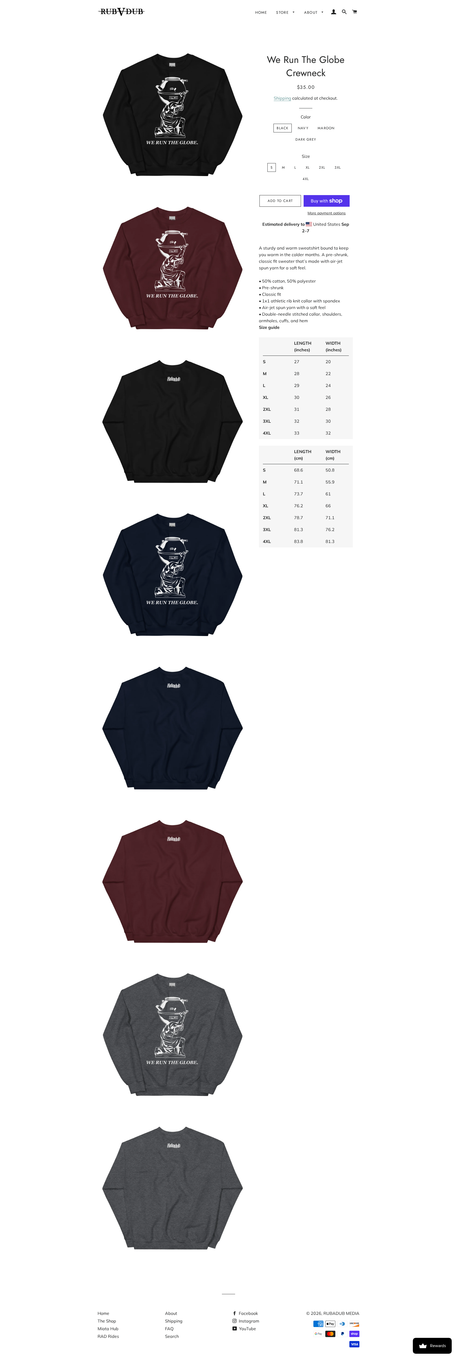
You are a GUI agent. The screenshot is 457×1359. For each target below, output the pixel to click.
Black (283, 128)
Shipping (282, 98)
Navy (303, 128)
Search (172, 1336)
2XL (322, 167)
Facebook (248, 1313)
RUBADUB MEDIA (341, 1313)
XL (308, 167)
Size (306, 156)
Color (306, 116)
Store (283, 12)
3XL (338, 167)
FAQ (169, 1328)
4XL (306, 178)
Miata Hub (108, 1328)
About (311, 12)
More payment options (327, 213)
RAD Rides (108, 1336)
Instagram (248, 1321)
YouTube (247, 1328)
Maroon (326, 128)
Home (261, 12)
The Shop (107, 1321)
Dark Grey (305, 139)
